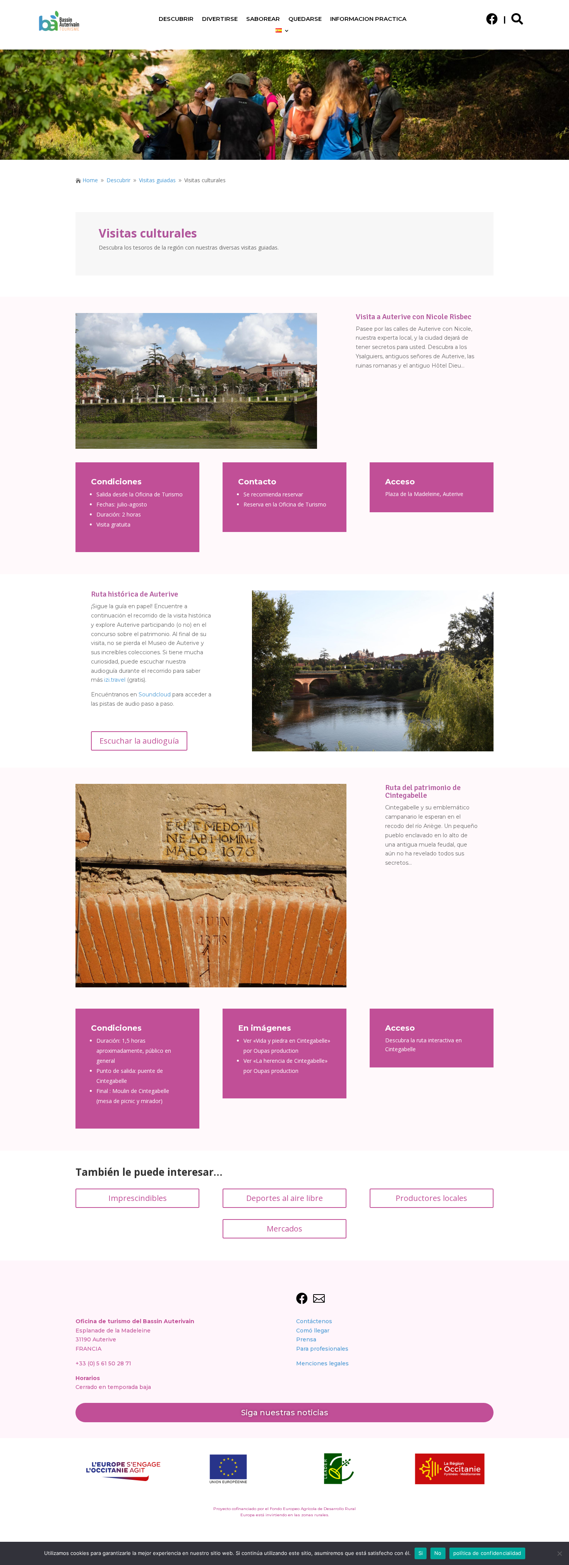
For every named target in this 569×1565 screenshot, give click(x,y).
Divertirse (220, 19)
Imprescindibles (137, 1198)
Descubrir (176, 19)
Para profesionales (322, 1348)
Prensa (306, 1339)
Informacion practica (368, 19)
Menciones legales (322, 1363)
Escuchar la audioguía (139, 740)
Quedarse (305, 19)
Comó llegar (312, 1330)
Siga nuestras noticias (284, 1412)
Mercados (284, 1228)
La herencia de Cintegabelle (290, 1060)
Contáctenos (314, 1321)
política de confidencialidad (487, 1553)
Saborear (263, 19)
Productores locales (431, 1198)
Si (420, 1553)
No (438, 1553)
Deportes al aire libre (284, 1198)
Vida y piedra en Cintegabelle (291, 1040)
